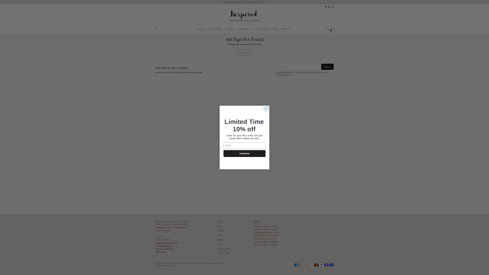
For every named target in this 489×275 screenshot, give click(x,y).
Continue (244, 153)
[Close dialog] (266, 109)
